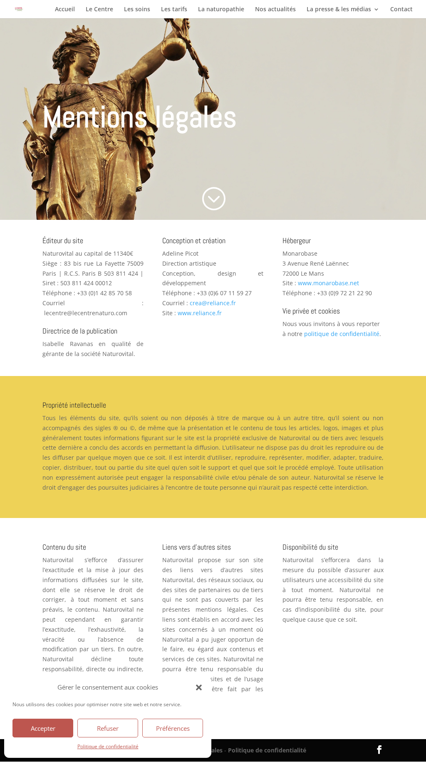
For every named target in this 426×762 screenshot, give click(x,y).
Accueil (65, 9)
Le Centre (99, 9)
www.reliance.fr (200, 313)
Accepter (43, 728)
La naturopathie (221, 9)
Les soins (137, 9)
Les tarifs (174, 9)
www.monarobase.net (328, 283)
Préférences (173, 728)
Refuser (108, 728)
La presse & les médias (339, 9)
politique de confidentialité (341, 334)
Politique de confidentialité (108, 746)
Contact (401, 9)
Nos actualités (275, 9)
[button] (199, 687)
